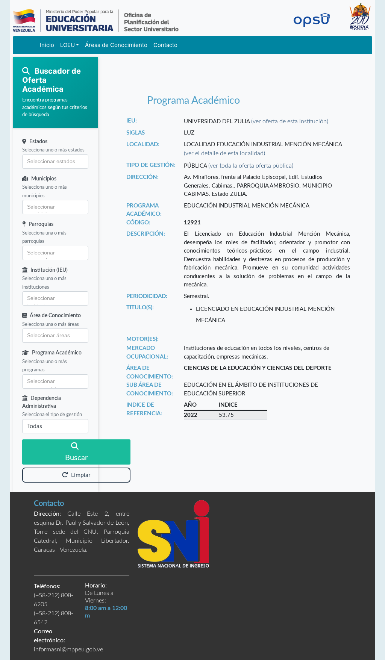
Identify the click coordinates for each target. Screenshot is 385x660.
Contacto (165, 44)
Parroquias (41, 224)
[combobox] (55, 161)
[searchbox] (55, 162)
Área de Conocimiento (55, 315)
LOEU (67, 44)
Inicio (47, 44)
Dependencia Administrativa (41, 402)
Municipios (43, 179)
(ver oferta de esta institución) (289, 121)
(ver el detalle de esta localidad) (224, 153)
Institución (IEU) (49, 270)
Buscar (76, 458)
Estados (38, 141)
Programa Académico (57, 353)
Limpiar (81, 475)
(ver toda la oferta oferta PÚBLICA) (250, 166)
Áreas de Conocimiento (116, 44)
